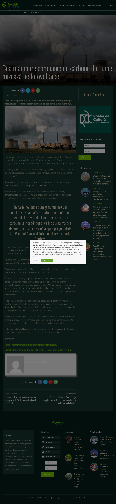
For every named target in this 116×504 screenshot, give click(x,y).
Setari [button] (35, 260)
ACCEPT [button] (47, 260)
